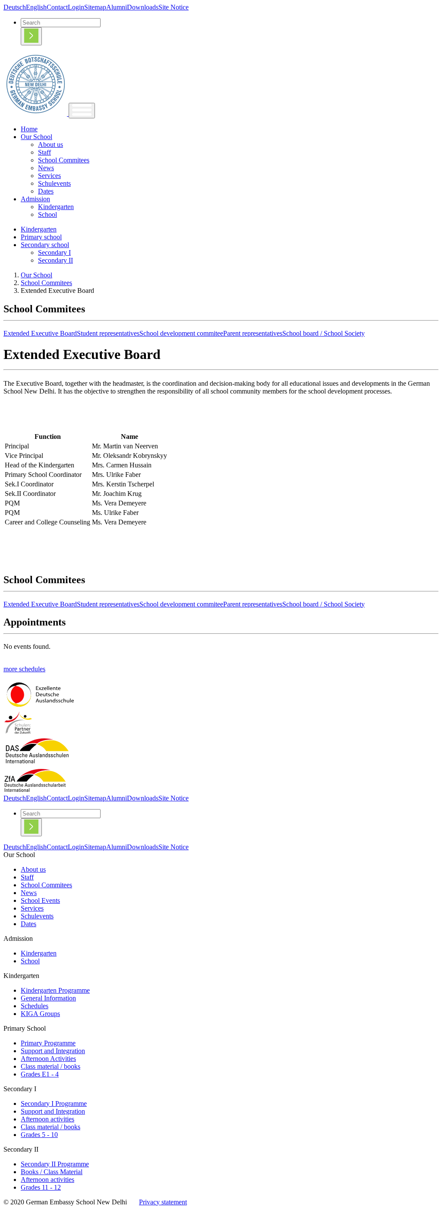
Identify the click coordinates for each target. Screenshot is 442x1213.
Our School (36, 136)
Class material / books (50, 1066)
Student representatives (108, 333)
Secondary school (45, 244)
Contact (57, 7)
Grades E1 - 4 (40, 1074)
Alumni (116, 7)
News (46, 167)
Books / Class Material (51, 1171)
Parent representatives (252, 333)
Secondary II (55, 260)
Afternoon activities (47, 1119)
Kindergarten (56, 206)
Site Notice (173, 7)
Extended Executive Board (40, 333)
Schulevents (54, 183)
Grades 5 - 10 (39, 1134)
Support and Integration (53, 1050)
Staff (44, 152)
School (47, 214)
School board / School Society (323, 333)
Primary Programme (48, 1043)
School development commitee (181, 333)
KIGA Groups (40, 1013)
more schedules (24, 669)
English (36, 7)
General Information (48, 998)
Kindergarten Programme (55, 990)
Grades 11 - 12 (41, 1187)
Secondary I (54, 252)
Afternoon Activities (48, 1058)
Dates (46, 191)
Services (49, 175)
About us (50, 144)
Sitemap (95, 7)
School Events (40, 900)
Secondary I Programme (54, 1103)
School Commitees (63, 160)
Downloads (142, 7)
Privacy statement (163, 1202)
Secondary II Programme (55, 1164)
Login (76, 7)
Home (29, 129)
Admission (35, 199)
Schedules (34, 1006)
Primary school (41, 237)
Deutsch (14, 7)
